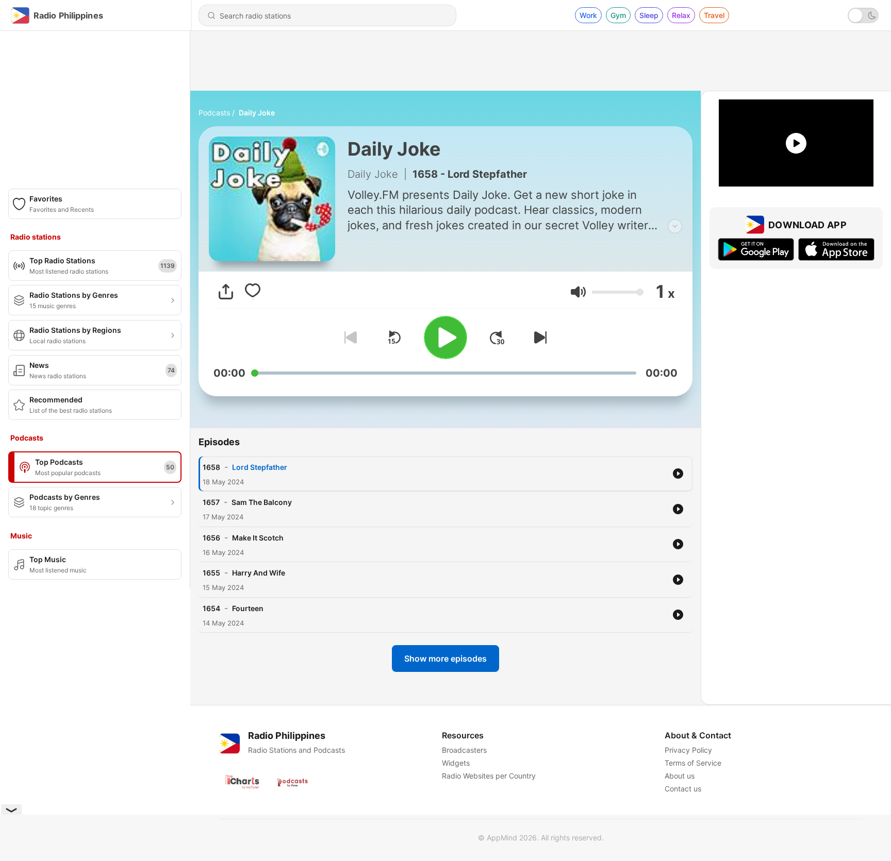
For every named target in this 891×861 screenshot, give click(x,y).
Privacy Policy (688, 750)
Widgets (456, 762)
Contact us (683, 788)
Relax (681, 15)
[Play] (445, 337)
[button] (578, 291)
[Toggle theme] (863, 15)
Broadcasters (464, 750)
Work (588, 15)
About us (680, 775)
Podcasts (214, 112)
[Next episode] (538, 337)
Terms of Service (693, 762)
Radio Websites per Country (489, 775)
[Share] (225, 291)
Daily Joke (257, 112)
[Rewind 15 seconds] (394, 337)
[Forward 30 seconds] (497, 337)
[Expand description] (675, 226)
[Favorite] (252, 291)
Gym (618, 15)
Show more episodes (445, 658)
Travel (714, 15)
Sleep (648, 15)
